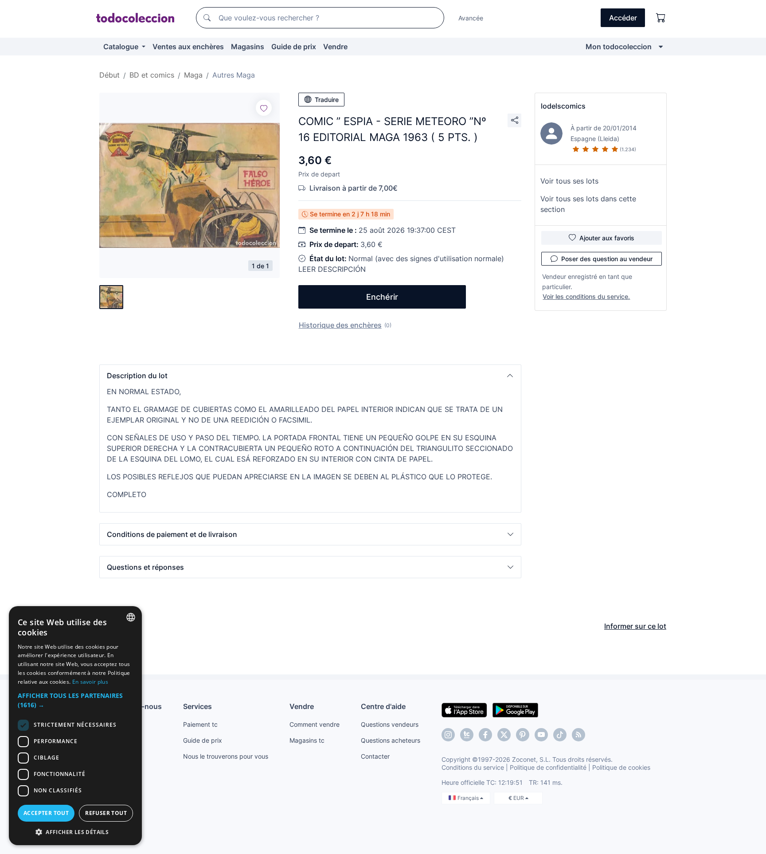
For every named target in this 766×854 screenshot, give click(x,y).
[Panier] (661, 18)
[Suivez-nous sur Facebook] (485, 734)
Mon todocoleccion (619, 46)
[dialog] (75, 725)
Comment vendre (314, 724)
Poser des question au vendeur (607, 258)
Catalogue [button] (121, 46)
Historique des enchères (340, 325)
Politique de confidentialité (548, 767)
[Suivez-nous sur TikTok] (560, 734)
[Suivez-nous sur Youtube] (541, 734)
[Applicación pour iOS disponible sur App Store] (464, 709)
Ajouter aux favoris (606, 238)
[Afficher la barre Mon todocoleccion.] (660, 46)
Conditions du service (473, 767)
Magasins (247, 46)
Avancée (470, 18)
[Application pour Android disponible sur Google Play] (515, 709)
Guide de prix (293, 46)
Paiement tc (200, 724)
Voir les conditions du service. (586, 296)
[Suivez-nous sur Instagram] (448, 734)
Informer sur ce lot (635, 626)
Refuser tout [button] (106, 813)
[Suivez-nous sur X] (504, 734)
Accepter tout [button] (46, 813)
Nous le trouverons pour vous (225, 756)
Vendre (335, 46)
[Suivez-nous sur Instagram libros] (466, 734)
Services (197, 706)
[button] (310, 375)
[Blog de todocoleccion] (578, 734)
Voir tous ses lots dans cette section (588, 204)
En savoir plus (90, 682)
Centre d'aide (383, 706)
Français (468, 798)
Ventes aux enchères (188, 46)
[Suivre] (264, 108)
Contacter (375, 756)
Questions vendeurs (389, 724)
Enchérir (382, 297)
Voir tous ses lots (569, 180)
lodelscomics (563, 106)
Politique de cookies (621, 767)
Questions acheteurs (390, 740)
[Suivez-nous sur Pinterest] (522, 734)
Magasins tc (306, 740)
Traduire (327, 99)
